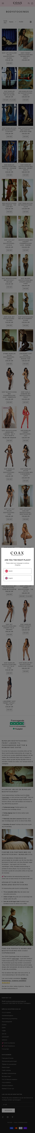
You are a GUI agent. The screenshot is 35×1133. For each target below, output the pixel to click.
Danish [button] (10, 571)
